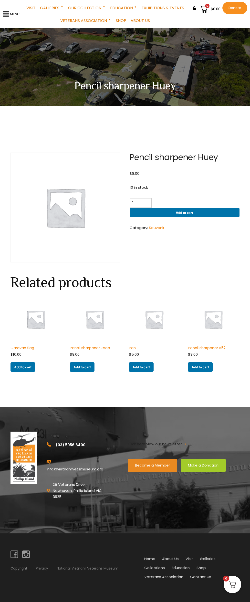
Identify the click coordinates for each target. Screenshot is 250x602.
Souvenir (156, 227)
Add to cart (184, 213)
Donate (235, 7)
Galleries (49, 8)
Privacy (42, 568)
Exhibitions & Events (163, 8)
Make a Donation (203, 465)
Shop (121, 20)
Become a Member (152, 465)
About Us (140, 20)
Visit (31, 8)
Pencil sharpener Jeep (90, 347)
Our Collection (84, 8)
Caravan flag (22, 347)
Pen (132, 347)
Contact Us (200, 576)
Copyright (18, 568)
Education (121, 8)
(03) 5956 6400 (70, 444)
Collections (154, 567)
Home (149, 558)
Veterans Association (83, 20)
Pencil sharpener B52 (207, 347)
